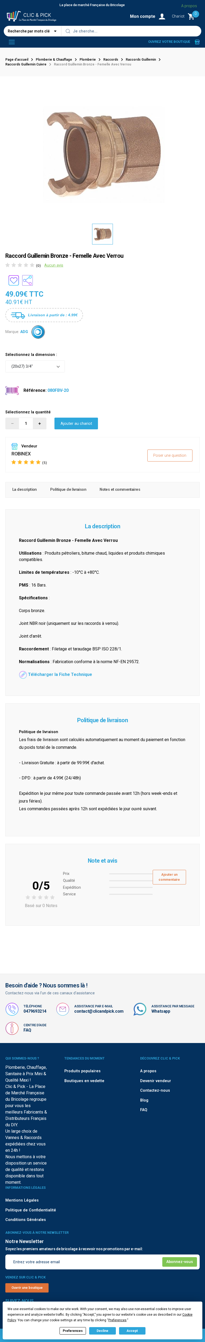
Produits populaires (82, 1071)
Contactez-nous (155, 1090)
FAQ (27, 1030)
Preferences (73, 1331)
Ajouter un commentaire (169, 877)
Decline (102, 1331)
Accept (132, 1331)
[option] (102, 234)
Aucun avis (53, 265)
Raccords (110, 59)
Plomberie (88, 59)
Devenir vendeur (155, 1081)
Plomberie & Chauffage (54, 59)
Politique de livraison (68, 489)
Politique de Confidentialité (30, 1210)
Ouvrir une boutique (27, 1288)
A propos (189, 6)
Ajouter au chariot (76, 423)
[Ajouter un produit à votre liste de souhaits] (13, 280)
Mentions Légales (22, 1200)
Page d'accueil (16, 59)
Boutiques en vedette (84, 1081)
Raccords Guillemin (141, 59)
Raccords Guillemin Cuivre (25, 64)
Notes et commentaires (120, 489)
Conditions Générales (25, 1220)
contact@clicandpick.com (99, 1011)
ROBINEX (20, 453)
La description (24, 489)
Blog (144, 1100)
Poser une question (169, 455)
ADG (24, 332)
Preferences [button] (117, 1320)
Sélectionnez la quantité (28, 412)
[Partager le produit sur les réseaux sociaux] (27, 280)
